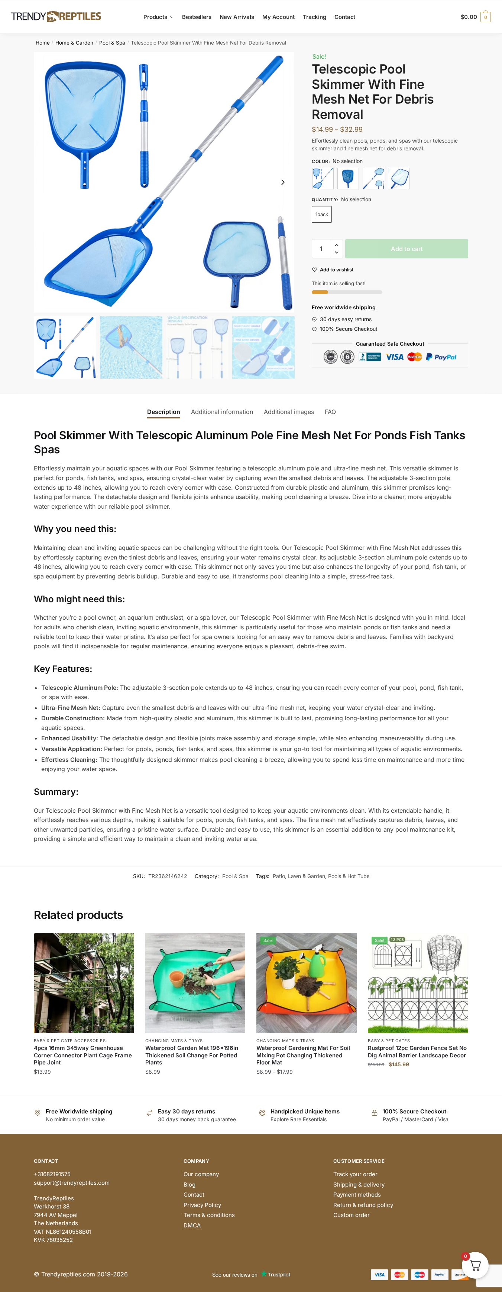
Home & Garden (74, 43)
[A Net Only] (348, 178)
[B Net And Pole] (373, 178)
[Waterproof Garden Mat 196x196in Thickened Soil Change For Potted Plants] (195, 983)
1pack (321, 214)
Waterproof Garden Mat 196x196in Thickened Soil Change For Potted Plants (191, 1055)
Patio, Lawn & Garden (299, 876)
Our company (201, 1174)
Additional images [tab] (289, 411)
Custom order (351, 1214)
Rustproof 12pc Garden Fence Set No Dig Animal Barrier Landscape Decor (417, 1051)
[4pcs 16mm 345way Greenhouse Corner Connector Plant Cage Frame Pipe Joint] (84, 983)
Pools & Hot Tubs (348, 876)
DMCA (192, 1225)
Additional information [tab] (222, 411)
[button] (283, 182)
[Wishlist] (123, 944)
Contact (194, 1194)
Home (43, 43)
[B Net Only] (399, 178)
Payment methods (357, 1194)
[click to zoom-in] (164, 182)
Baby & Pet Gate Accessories (70, 1040)
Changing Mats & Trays (174, 1040)
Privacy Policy (202, 1204)
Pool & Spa (112, 43)
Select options (83, 1086)
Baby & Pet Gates (389, 1040)
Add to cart (407, 248)
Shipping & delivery (359, 1184)
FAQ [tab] (330, 411)
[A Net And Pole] (323, 178)
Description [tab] (163, 411)
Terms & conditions (209, 1214)
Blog (189, 1184)
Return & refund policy (363, 1204)
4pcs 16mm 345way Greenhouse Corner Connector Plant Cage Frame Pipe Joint (83, 1055)
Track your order (355, 1174)
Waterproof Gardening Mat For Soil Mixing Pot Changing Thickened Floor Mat (303, 1055)
